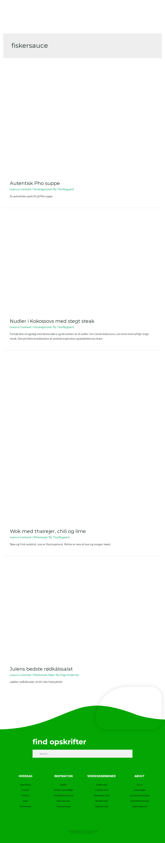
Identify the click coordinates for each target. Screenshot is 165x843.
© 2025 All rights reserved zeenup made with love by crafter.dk (82, 832)
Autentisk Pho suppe (35, 183)
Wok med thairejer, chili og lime (48, 531)
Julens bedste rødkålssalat (41, 669)
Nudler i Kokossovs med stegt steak (52, 321)
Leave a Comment (20, 189)
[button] (152, 11)
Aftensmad (40, 537)
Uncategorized (42, 189)
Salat (51, 675)
